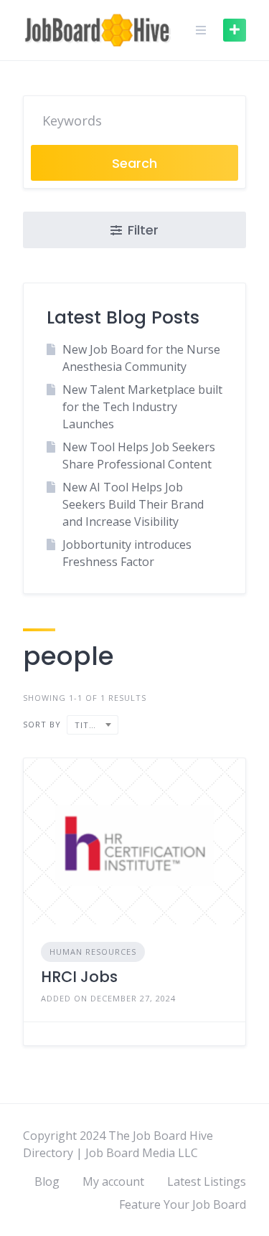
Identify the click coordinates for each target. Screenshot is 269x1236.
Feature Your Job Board (182, 1204)
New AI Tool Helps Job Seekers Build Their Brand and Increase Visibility (133, 504)
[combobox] (92, 725)
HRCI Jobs (79, 976)
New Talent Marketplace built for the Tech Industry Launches (142, 407)
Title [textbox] (87, 725)
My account (113, 1181)
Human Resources (92, 951)
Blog (47, 1181)
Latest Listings (206, 1181)
